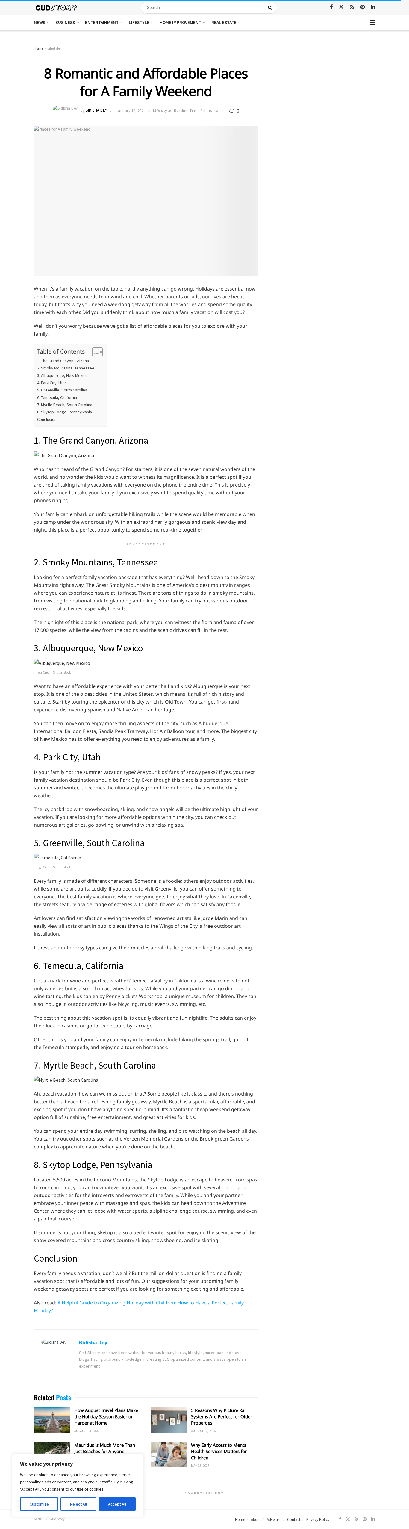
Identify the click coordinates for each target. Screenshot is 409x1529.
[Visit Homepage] (57, 7)
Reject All (78, 1504)
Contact (293, 1519)
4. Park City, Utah (52, 382)
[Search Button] (271, 8)
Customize (39, 1504)
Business (65, 22)
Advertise (274, 1519)
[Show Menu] (372, 22)
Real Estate (224, 22)
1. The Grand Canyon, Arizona (63, 360)
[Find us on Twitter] (341, 7)
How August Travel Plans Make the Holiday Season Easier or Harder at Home (106, 1416)
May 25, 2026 (200, 1466)
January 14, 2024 (130, 110)
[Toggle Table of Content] (94, 352)
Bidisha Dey (96, 110)
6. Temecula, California (57, 397)
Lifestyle (139, 22)
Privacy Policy (317, 1519)
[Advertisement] (323, 90)
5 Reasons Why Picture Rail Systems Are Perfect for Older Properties (221, 1416)
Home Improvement (180, 22)
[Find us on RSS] (352, 7)
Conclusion (47, 419)
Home (38, 48)
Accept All (117, 1504)
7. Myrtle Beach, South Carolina (64, 404)
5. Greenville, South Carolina (62, 390)
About (256, 1519)
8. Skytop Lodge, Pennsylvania (64, 412)
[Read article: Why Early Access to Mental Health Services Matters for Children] (169, 1455)
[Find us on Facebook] (331, 7)
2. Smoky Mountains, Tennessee (66, 368)
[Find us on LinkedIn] (373, 7)
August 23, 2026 (86, 1431)
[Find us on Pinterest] (362, 7)
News (39, 22)
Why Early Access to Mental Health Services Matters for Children (219, 1451)
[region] (78, 1485)
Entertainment (102, 22)
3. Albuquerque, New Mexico (62, 375)
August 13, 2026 (203, 1431)
